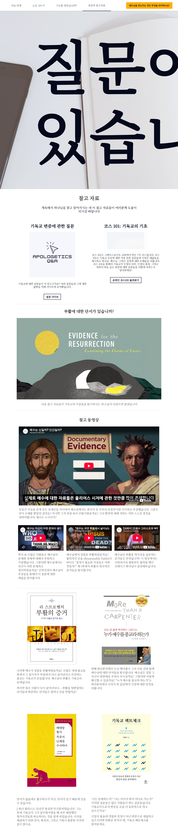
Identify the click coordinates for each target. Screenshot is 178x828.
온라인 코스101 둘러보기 (126, 280)
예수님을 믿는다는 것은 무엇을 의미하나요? (149, 5)
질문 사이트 (52, 297)
